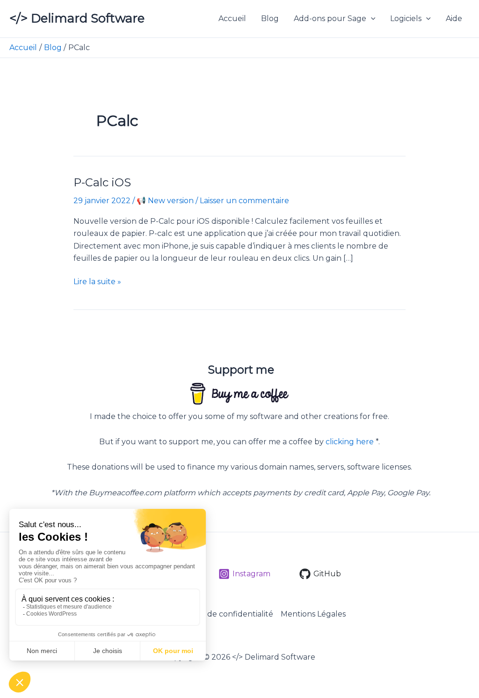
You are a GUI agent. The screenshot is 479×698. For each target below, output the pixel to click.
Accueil (232, 18)
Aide (454, 18)
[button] (371, 18)
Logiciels (405, 18)
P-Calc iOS (102, 182)
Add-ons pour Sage (330, 18)
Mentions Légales (313, 614)
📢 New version (165, 200)
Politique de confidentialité (222, 614)
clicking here (350, 441)
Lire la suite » (97, 282)
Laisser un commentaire (244, 200)
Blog (270, 18)
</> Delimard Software (77, 18)
